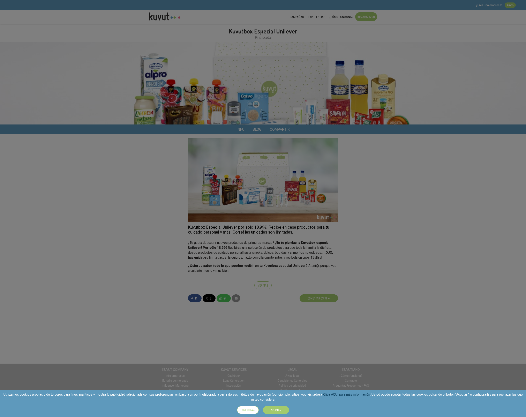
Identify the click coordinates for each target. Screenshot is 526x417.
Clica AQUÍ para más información (346, 394)
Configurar (248, 410)
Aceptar (276, 410)
